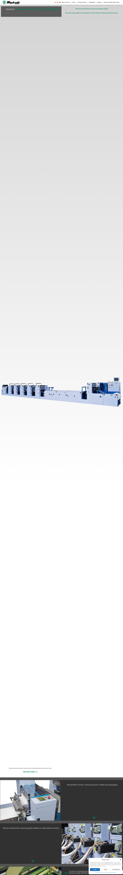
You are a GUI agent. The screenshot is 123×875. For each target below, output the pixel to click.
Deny (105, 869)
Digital (73, 2)
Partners (110, 2)
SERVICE (105, 2)
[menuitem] (55, 2)
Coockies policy (98, 872)
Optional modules (82, 2)
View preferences (116, 869)
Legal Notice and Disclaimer (111, 872)
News (114, 2)
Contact (118, 2)
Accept (94, 869)
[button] (120, 859)
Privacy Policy (103, 872)
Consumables (92, 2)
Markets (100, 2)
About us (64, 2)
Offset (68, 2)
